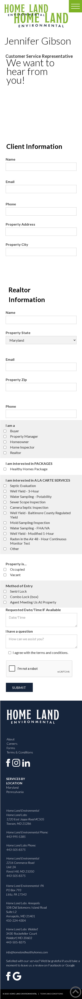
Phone (11, 204)
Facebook (54, 965)
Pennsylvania (15, 792)
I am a (10, 425)
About (11, 739)
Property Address (20, 224)
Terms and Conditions (51, 994)
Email (10, 182)
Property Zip (16, 379)
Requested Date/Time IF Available (33, 610)
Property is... (16, 564)
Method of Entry (19, 586)
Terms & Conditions (20, 752)
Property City (17, 244)
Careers (12, 743)
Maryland (12, 787)
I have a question (19, 631)
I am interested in (29, 463)
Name (10, 159)
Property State (18, 333)
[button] (75, 6)
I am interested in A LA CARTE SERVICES (38, 480)
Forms (11, 748)
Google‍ (70, 965)
